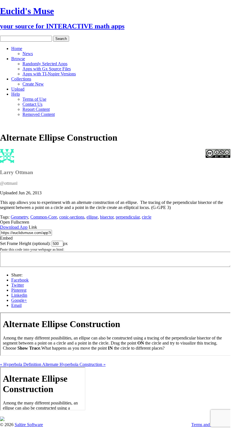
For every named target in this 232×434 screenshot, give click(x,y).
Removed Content (38, 114)
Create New (33, 84)
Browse (18, 58)
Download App (14, 227)
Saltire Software (29, 424)
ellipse (92, 217)
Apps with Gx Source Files (46, 68)
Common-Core (43, 217)
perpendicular (128, 217)
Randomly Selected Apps (44, 63)
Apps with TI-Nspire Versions (49, 73)
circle (146, 217)
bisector (106, 217)
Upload (17, 89)
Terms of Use (34, 99)
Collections (21, 79)
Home (16, 48)
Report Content (36, 109)
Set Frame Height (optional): (26, 243)
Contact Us (32, 104)
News (27, 53)
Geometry (19, 217)
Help (15, 94)
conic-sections (71, 217)
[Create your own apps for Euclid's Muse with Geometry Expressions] (2, 419)
